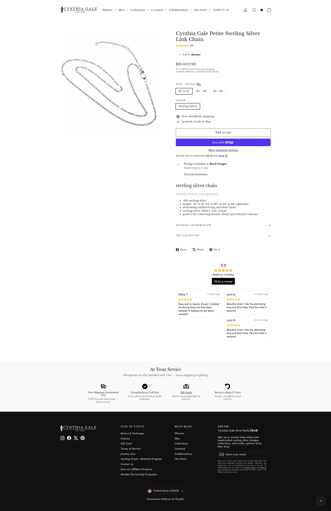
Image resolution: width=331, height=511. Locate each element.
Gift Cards (186, 392)
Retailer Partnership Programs (139, 474)
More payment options (223, 150)
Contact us (127, 464)
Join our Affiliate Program (136, 469)
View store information (196, 174)
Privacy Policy (250, 467)
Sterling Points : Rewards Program (141, 458)
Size (186, 84)
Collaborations (179, 10)
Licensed (157, 10)
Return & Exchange (132, 433)
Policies (125, 438)
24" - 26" (201, 91)
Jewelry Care (128, 453)
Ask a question (187, 235)
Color (181, 100)
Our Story (201, 10)
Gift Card (126, 443)
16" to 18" (184, 91)
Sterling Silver (187, 106)
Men (122, 10)
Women (107, 10)
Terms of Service (131, 448)
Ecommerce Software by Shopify (165, 499)
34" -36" (218, 91)
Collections (138, 10)
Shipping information (193, 225)
